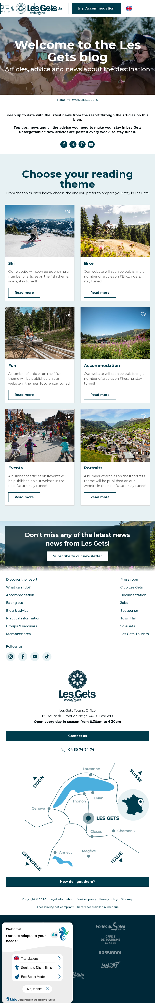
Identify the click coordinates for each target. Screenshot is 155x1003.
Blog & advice (17, 611)
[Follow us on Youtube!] (34, 656)
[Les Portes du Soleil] (111, 926)
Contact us (77, 736)
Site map (127, 899)
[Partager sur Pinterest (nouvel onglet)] (82, 144)
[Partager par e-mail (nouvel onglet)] (91, 144)
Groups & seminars (21, 626)
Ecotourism (129, 611)
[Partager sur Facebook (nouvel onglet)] (64, 144)
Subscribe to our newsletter (77, 556)
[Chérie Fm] (77, 975)
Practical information (23, 618)
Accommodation (20, 595)
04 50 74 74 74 (81, 750)
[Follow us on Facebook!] (22, 656)
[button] (129, 8)
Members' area (18, 634)
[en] (129, 8)
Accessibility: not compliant (55, 907)
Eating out (14, 603)
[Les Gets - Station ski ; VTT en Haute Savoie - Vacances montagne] (36, 9)
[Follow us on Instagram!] (10, 656)
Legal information (61, 899)
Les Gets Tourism (134, 634)
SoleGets (127, 626)
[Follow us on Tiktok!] (46, 656)
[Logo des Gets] (77, 686)
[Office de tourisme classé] (111, 939)
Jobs (124, 603)
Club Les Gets (131, 587)
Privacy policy (108, 899)
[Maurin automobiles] (111, 964)
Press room (129, 579)
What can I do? (18, 587)
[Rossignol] (111, 952)
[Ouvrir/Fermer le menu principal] (5, 9)
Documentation (133, 595)
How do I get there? (77, 882)
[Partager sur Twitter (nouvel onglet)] (73, 144)
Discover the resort (21, 579)
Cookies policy (86, 899)
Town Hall (128, 618)
